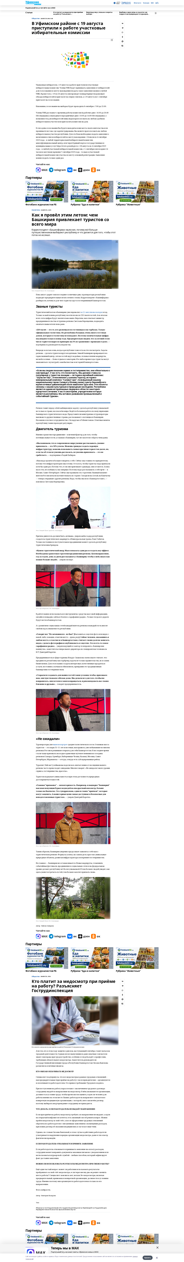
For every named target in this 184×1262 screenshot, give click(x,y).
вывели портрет (60, 744)
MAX (152, 3)
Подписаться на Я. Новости (126, 3)
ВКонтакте (137, 3)
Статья (28, 12)
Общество (36, 18)
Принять (147, 1258)
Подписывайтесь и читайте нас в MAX (40, 8)
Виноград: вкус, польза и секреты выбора (99, 13)
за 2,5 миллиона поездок (92, 312)
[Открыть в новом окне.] (42, 169)
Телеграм (146, 3)
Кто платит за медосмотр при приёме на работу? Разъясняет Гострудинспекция (68, 13)
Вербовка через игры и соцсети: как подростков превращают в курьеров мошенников (133, 13)
